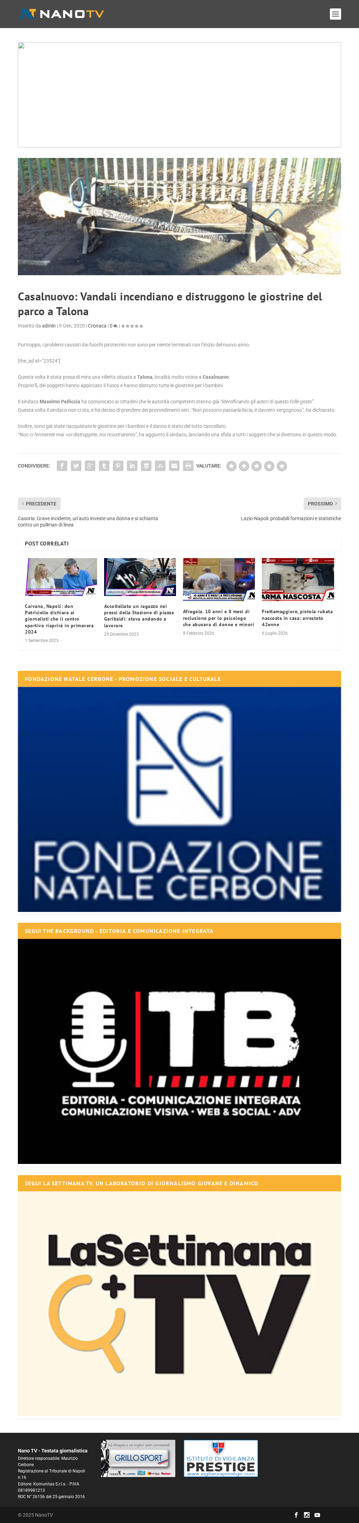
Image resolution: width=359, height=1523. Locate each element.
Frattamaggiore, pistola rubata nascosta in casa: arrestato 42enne (297, 617)
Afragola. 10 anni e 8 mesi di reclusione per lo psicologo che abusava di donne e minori (219, 617)
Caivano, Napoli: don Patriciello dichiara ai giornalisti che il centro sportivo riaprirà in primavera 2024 (59, 619)
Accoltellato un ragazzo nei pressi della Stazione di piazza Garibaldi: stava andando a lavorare (139, 616)
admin (49, 326)
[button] (179, 94)
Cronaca (97, 326)
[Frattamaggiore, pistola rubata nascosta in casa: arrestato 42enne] (298, 579)
